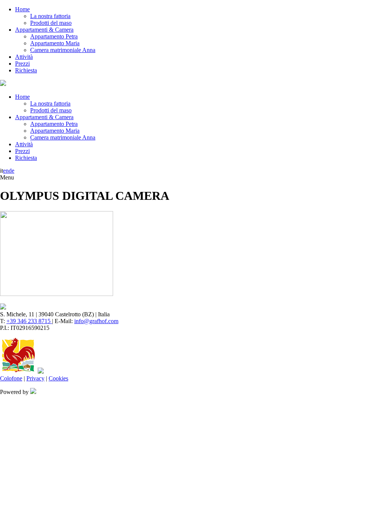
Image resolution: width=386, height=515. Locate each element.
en (6, 170)
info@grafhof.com (96, 321)
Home (22, 9)
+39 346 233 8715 (29, 321)
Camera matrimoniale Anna (62, 50)
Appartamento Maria (55, 43)
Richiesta (26, 70)
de (11, 170)
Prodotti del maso (51, 23)
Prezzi (22, 63)
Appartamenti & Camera (44, 29)
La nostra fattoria (50, 16)
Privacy (35, 378)
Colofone (11, 378)
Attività (24, 57)
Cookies (58, 378)
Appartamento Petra (54, 36)
